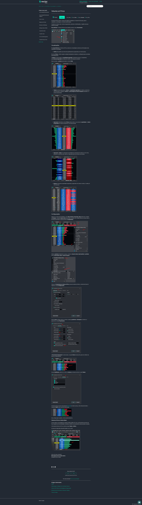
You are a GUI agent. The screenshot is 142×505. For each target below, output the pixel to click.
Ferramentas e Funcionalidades (50, 6)
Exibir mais (41, 41)
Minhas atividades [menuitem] (83, 1)
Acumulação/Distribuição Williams (44, 16)
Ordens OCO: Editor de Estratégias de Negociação (61, 488)
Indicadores (59, 6)
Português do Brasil (83, 2)
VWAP (52, 484)
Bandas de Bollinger (43, 25)
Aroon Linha (41, 19)
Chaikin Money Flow (43, 39)
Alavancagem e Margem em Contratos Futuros (60, 486)
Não (73, 473)
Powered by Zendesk (137, 504)
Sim (68, 473)
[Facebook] (51, 466)
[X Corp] (53, 466)
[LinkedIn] (55, 466)
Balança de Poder (42, 22)
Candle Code (41, 33)
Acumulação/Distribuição (44, 12)
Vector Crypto (41, 6)
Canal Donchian (42, 30)
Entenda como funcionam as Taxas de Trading (60, 490)
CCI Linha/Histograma (43, 36)
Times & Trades (54, 492)
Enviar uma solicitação (93, 1)
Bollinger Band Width (43, 28)
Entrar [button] (101, 1)
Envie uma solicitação (75, 478)
